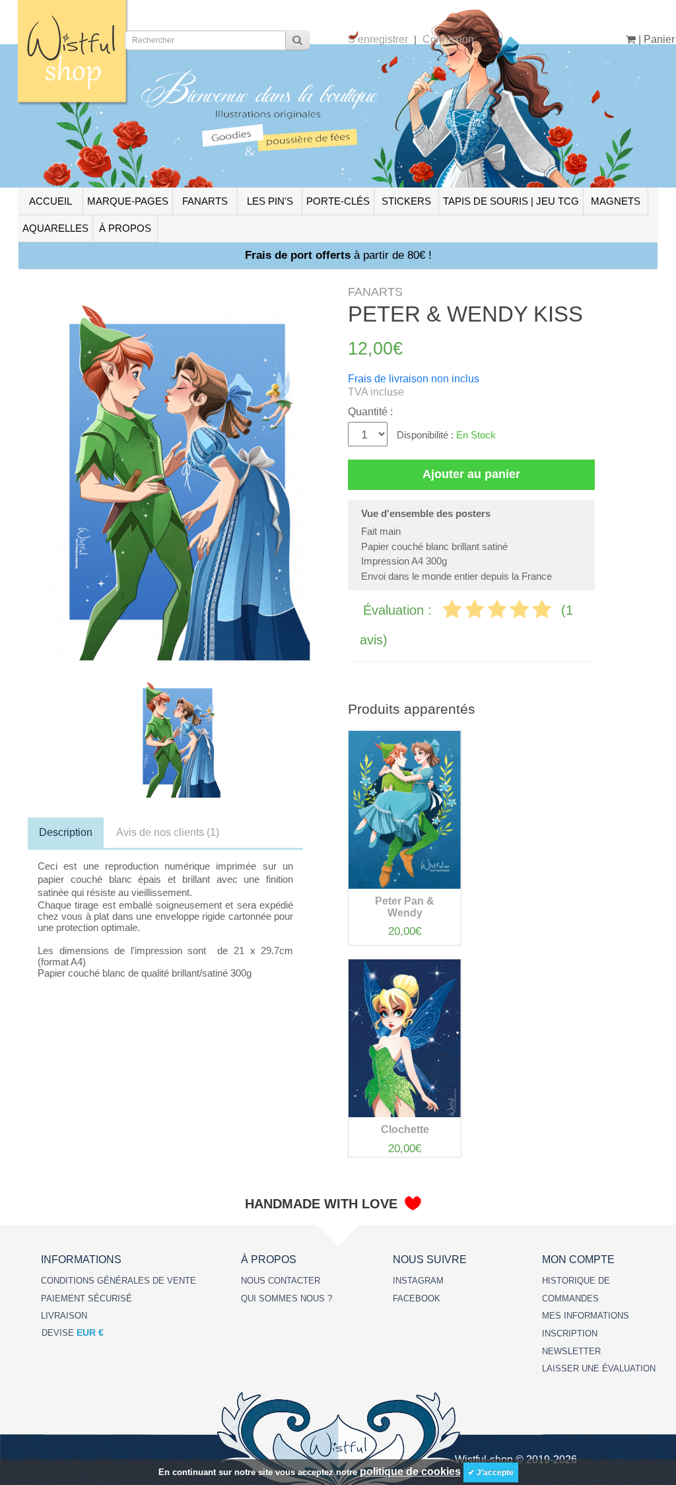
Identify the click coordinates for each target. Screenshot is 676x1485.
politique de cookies (410, 1471)
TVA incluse (376, 391)
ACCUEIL (50, 201)
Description (65, 832)
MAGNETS (615, 201)
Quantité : (370, 411)
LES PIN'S (270, 201)
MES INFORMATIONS (585, 1316)
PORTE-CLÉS (338, 201)
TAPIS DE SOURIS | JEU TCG (511, 201)
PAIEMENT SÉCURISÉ (86, 1298)
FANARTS (205, 201)
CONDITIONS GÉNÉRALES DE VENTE (118, 1281)
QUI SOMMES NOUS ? (286, 1298)
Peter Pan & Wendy (404, 906)
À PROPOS (125, 228)
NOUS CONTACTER (280, 1281)
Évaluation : (399, 610)
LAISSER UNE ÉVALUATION (599, 1368)
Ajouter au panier (471, 474)
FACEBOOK (416, 1298)
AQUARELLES (55, 228)
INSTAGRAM (418, 1281)
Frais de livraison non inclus (413, 378)
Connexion (448, 39)
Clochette (405, 1129)
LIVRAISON (64, 1316)
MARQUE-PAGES (127, 201)
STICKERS (406, 201)
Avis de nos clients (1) (167, 832)
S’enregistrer (378, 39)
